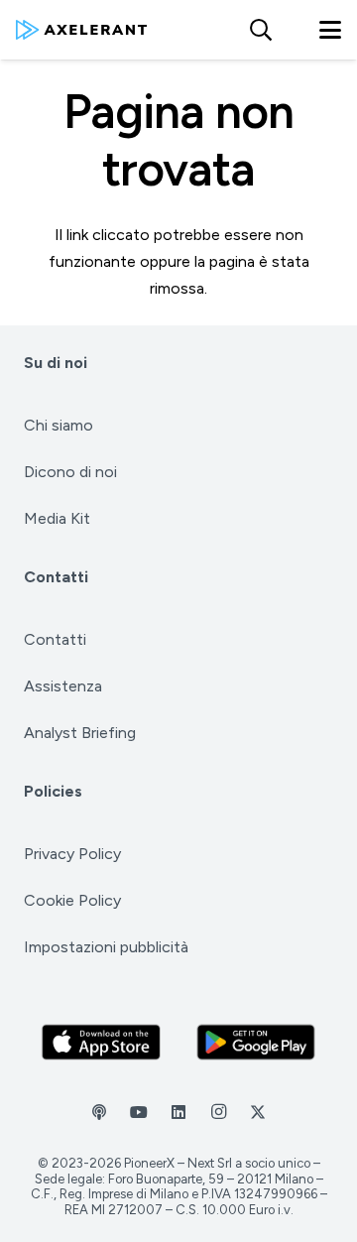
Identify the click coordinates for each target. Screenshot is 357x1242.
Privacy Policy (72, 853)
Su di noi (55, 362)
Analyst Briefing (80, 732)
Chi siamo (58, 425)
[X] (258, 1112)
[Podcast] (99, 1112)
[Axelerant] (81, 30)
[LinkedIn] (178, 1112)
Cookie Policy (72, 900)
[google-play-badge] (256, 1042)
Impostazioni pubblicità (106, 946)
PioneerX (149, 1163)
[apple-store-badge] (102, 1042)
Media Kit (57, 518)
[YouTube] (139, 1112)
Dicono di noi (70, 471)
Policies (53, 791)
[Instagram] (218, 1112)
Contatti (56, 576)
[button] (260, 30)
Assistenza (63, 686)
